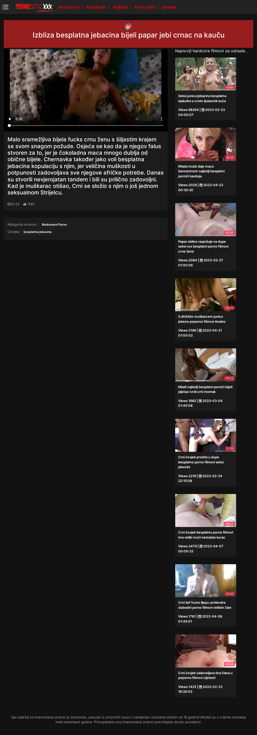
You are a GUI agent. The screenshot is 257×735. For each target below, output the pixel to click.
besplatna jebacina (37, 232)
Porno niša (145, 7)
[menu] (5, 7)
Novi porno (69, 7)
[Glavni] (34, 7)
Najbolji (120, 7)
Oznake (169, 7)
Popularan (96, 7)
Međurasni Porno (54, 224)
